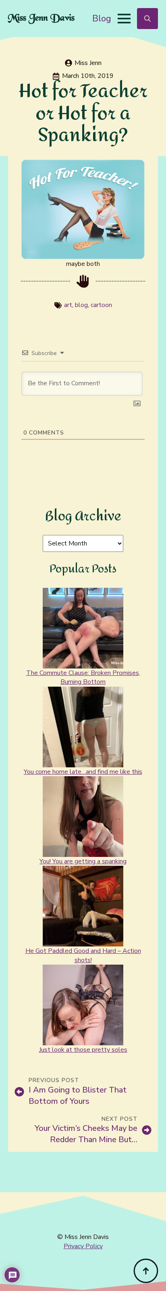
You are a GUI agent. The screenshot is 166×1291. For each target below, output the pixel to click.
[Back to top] (146, 1271)
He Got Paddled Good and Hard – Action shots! (83, 955)
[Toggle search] (147, 18)
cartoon (101, 305)
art (68, 305)
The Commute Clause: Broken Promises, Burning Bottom (83, 677)
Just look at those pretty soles (83, 1049)
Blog (101, 18)
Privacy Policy (83, 1246)
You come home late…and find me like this (83, 771)
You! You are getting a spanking (83, 861)
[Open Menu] (124, 18)
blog (81, 305)
